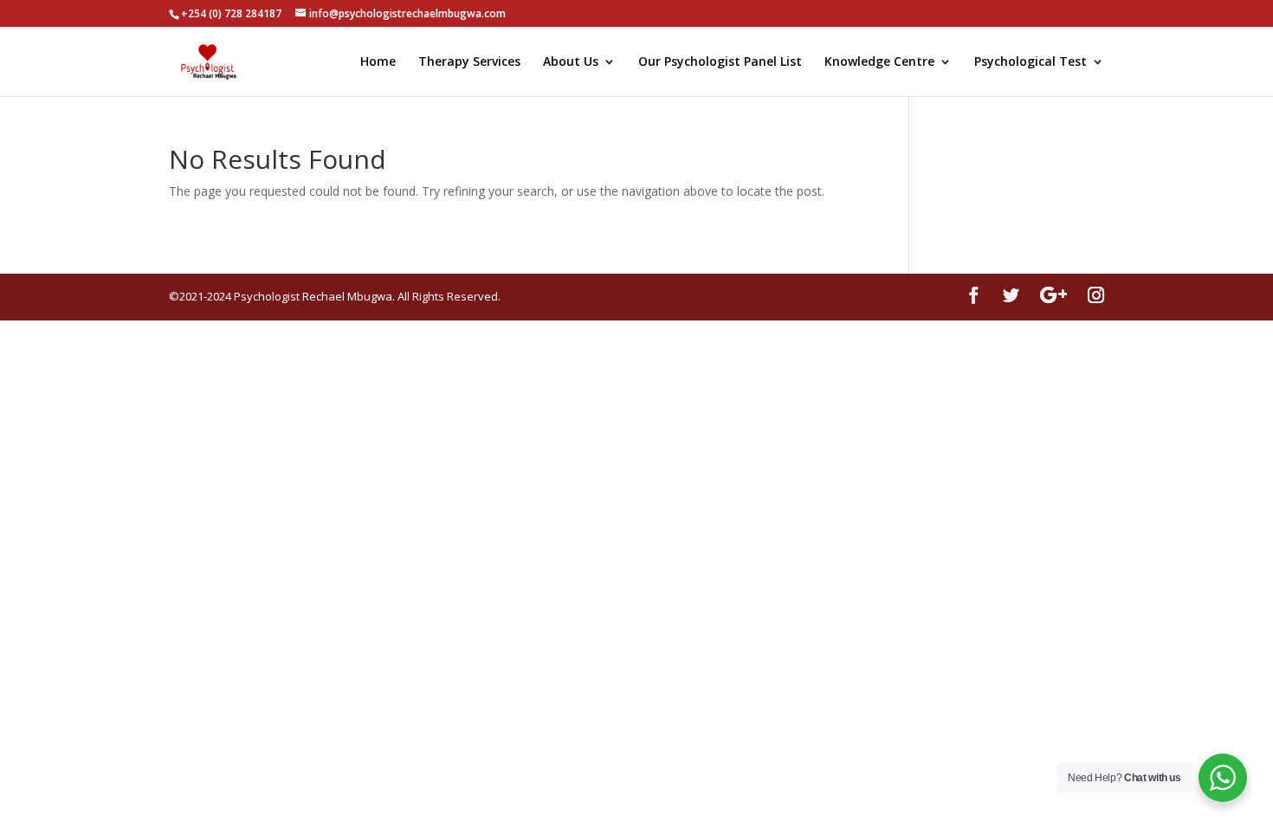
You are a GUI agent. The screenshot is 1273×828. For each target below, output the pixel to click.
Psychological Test (1030, 62)
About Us (570, 62)
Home (378, 62)
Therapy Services (469, 62)
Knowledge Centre (879, 62)
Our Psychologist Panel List (720, 62)
